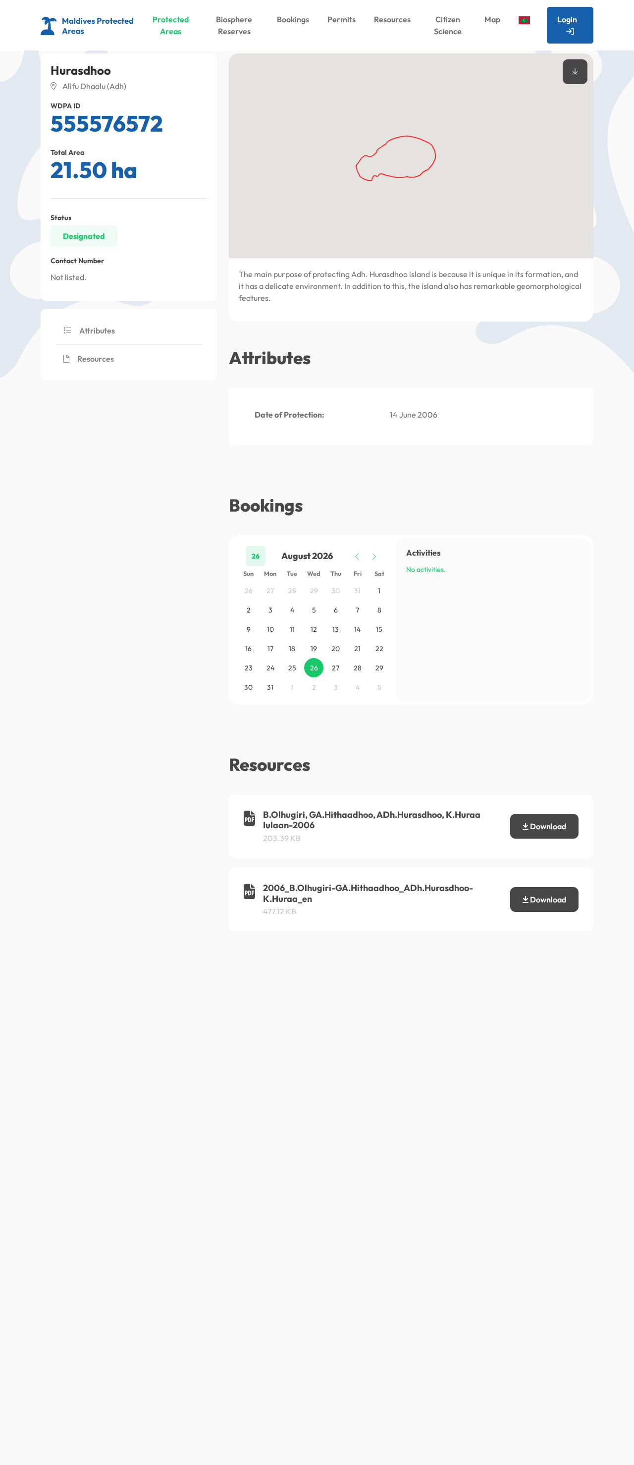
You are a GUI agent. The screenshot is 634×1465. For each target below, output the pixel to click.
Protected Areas (171, 25)
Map (492, 19)
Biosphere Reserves (234, 25)
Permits (341, 19)
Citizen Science (448, 25)
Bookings (293, 19)
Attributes (97, 330)
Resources (392, 19)
